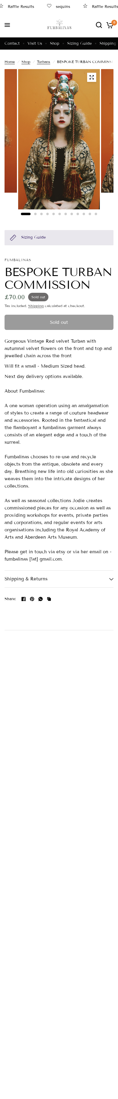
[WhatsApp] (40, 599)
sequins (58, 6)
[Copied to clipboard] (49, 599)
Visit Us (35, 43)
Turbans (43, 61)
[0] (108, 24)
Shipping (108, 43)
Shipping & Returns (26, 579)
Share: (10, 599)
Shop (54, 43)
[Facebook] (23, 599)
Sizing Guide (79, 43)
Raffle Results (100, 6)
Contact (12, 43)
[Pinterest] (32, 599)
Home (10, 61)
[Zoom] (91, 77)
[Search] (99, 24)
